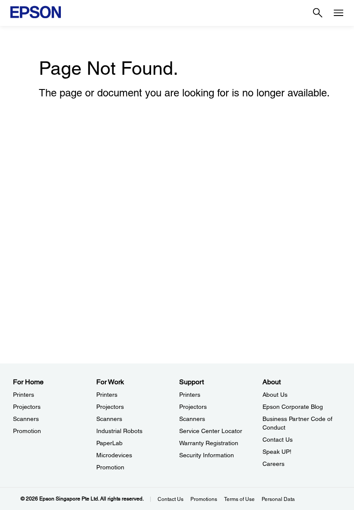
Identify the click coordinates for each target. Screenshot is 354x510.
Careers (273, 463)
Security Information (206, 455)
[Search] (318, 13)
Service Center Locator (210, 430)
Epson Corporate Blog (292, 406)
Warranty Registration (208, 443)
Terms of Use (239, 499)
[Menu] (338, 13)
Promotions (203, 499)
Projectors (27, 406)
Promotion (27, 430)
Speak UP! (276, 451)
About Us (275, 394)
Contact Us (277, 439)
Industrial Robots (119, 430)
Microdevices (114, 455)
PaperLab (109, 443)
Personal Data (278, 499)
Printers (23, 394)
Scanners (26, 418)
